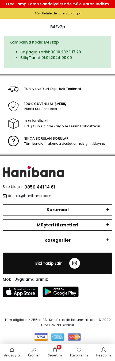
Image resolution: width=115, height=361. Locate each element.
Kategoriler (57, 240)
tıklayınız (98, 143)
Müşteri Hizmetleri (57, 225)
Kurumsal (58, 210)
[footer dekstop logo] (33, 171)
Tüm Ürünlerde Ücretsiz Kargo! (57, 13)
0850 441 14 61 (39, 187)
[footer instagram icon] (74, 263)
